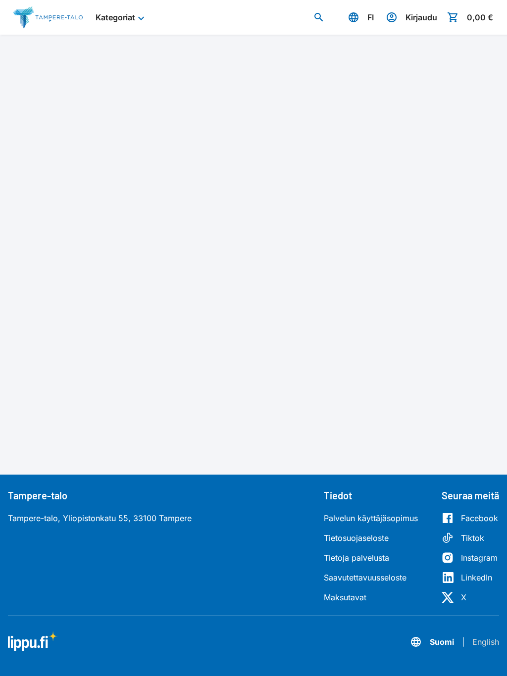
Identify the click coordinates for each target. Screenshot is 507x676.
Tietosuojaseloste (356, 538)
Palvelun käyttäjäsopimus (371, 518)
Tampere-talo (37, 495)
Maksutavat (345, 597)
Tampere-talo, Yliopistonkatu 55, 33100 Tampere (100, 518)
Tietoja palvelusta (356, 558)
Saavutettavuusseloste (365, 577)
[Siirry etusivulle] (48, 17)
